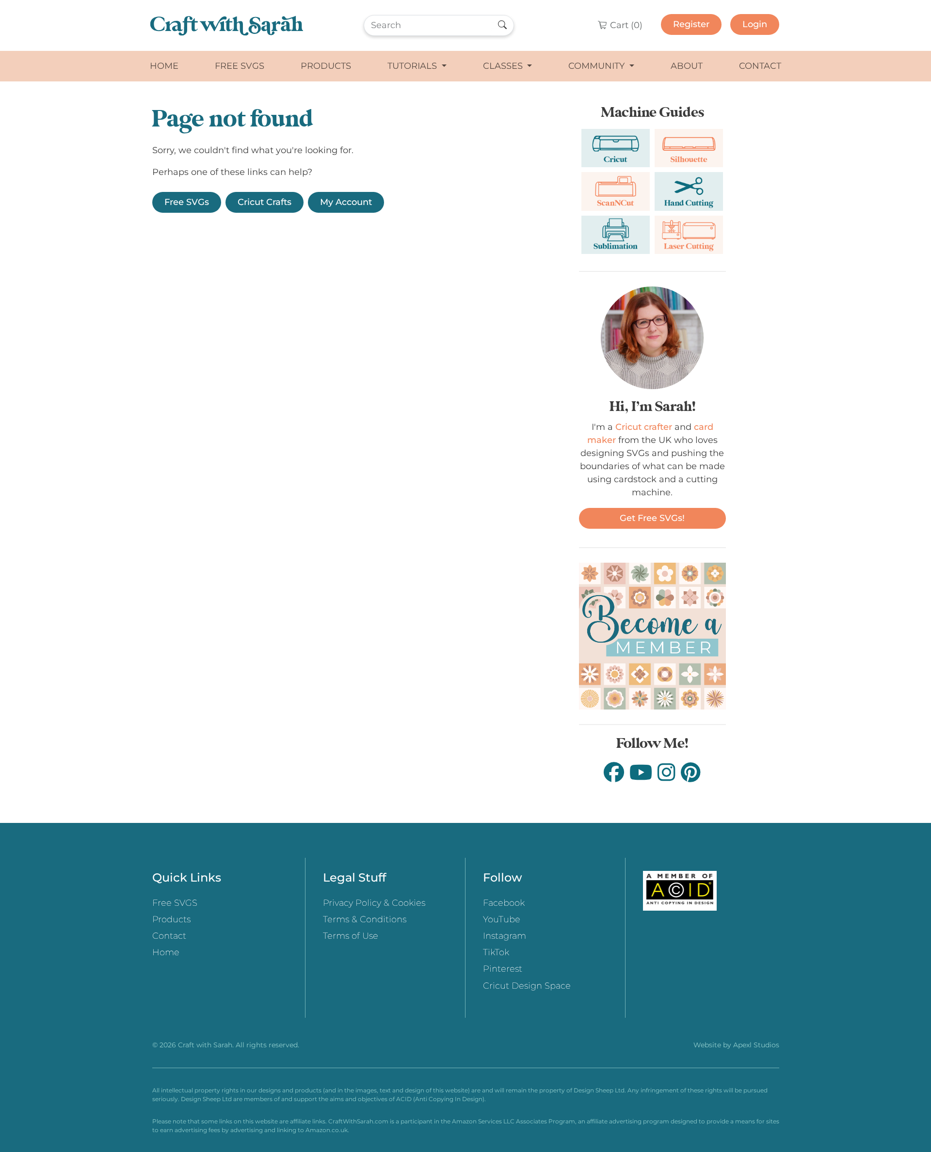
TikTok (496, 952)
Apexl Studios (756, 1045)
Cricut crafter (643, 427)
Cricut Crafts (264, 202)
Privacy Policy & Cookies (374, 903)
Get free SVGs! (652, 518)
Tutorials (413, 66)
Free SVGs (186, 202)
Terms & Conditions (364, 919)
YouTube (501, 919)
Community (597, 66)
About (687, 66)
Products (326, 66)
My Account (346, 202)
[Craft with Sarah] (226, 25)
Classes (504, 66)
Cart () (625, 25)
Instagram (504, 936)
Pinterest (502, 968)
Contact (760, 66)
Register (691, 24)
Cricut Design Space (527, 985)
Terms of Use (350, 936)
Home (164, 66)
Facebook (504, 903)
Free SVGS (239, 66)
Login (754, 24)
